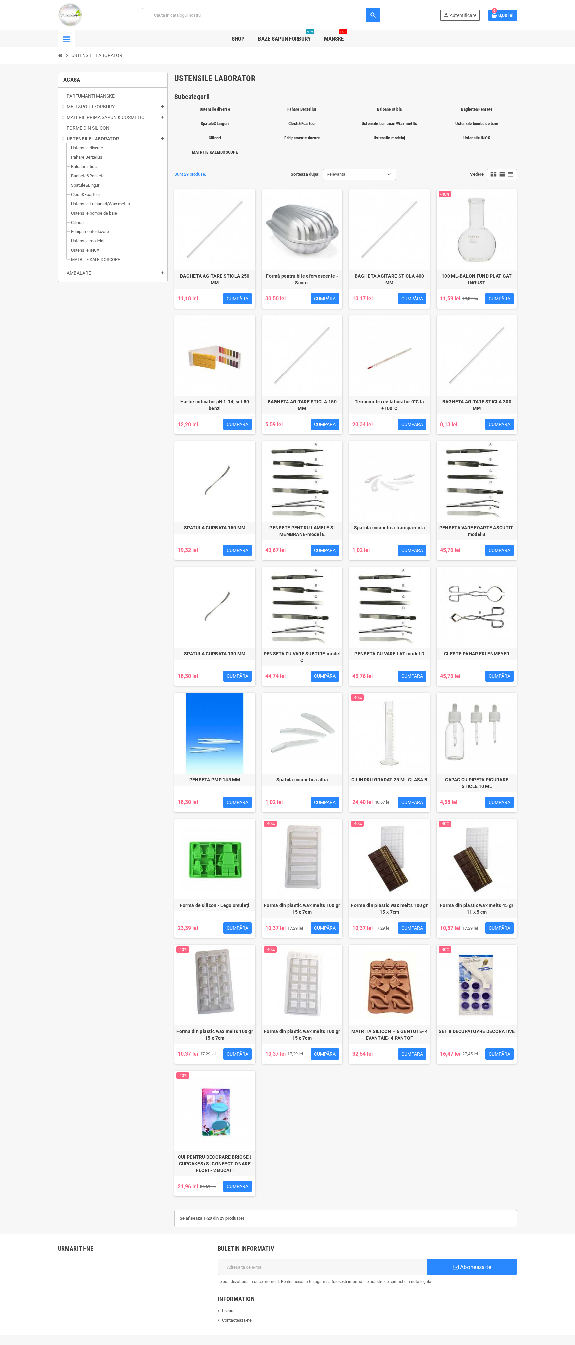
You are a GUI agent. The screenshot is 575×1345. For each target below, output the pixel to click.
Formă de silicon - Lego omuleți (215, 905)
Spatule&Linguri (215, 123)
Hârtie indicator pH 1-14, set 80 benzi (214, 405)
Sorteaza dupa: (305, 174)
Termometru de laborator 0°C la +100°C (389, 405)
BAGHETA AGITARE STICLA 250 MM (214, 279)
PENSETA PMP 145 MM (214, 779)
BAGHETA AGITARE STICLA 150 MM (302, 405)
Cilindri (215, 137)
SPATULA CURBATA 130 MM (214, 653)
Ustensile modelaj (389, 137)
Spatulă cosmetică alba (302, 779)
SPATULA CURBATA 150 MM (214, 527)
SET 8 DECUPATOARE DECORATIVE (477, 1031)
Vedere (477, 174)
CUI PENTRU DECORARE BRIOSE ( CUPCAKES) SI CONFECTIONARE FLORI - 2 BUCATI (215, 1163)
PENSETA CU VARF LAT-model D (389, 653)
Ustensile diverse (215, 109)
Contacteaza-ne (237, 1320)
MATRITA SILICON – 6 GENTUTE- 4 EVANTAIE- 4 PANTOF (389, 1035)
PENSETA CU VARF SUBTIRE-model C (302, 657)
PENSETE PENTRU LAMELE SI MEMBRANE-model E (302, 531)
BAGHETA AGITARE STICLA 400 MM (389, 279)
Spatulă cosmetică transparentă (389, 527)
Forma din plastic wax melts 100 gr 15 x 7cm (302, 909)
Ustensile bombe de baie (476, 123)
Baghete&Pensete (476, 109)
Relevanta (336, 174)
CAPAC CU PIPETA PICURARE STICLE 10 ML (476, 783)
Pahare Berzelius (302, 109)
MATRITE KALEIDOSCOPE (215, 152)
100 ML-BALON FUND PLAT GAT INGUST (477, 279)
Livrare (228, 1310)
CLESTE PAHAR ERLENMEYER (476, 653)
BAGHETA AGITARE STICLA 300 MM (476, 405)
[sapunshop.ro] (70, 14)
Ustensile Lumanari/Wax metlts (389, 123)
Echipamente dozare (302, 137)
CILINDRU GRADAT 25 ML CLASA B (389, 779)
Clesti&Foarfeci (302, 123)
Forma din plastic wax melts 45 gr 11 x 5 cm (476, 909)
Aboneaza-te (475, 1267)
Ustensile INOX (476, 137)
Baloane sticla (389, 109)
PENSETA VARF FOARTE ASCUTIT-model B (476, 531)
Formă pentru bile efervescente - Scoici (302, 279)
